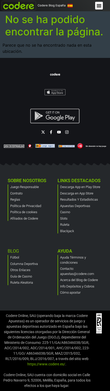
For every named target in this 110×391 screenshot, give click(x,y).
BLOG (13, 251)
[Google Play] (55, 116)
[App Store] (55, 92)
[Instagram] (67, 132)
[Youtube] (59, 132)
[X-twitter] (43, 132)
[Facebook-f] (51, 132)
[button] (99, 5)
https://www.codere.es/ (46, 364)
